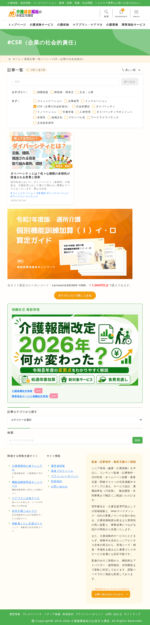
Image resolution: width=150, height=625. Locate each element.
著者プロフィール (62, 471)
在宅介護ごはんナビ (24, 511)
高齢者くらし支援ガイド (27, 523)
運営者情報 (58, 466)
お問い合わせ (59, 486)
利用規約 (56, 481)
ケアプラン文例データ (26, 498)
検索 (10, 432)
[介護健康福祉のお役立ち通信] (24, 13)
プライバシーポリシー (65, 476)
